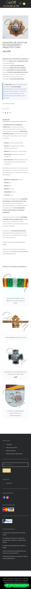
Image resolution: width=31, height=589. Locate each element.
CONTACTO (9, 483)
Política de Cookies (10, 450)
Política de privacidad (11, 447)
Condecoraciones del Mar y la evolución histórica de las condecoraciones (15, 557)
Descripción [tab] (6, 119)
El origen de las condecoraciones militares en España (14, 533)
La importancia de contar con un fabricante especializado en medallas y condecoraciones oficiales (14, 540)
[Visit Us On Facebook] (4, 497)
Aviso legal (9, 444)
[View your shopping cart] (20, 3)
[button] (16, 585)
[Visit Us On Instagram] (7, 497)
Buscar (6, 470)
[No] (29, 583)
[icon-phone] (24, 4)
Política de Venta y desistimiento (14, 453)
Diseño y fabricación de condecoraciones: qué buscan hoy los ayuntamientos (14, 552)
